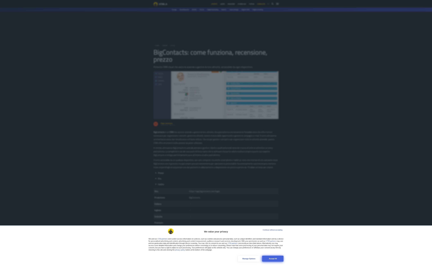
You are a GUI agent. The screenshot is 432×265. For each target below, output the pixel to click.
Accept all (273, 259)
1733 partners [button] (162, 239)
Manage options (248, 259)
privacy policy (180, 250)
